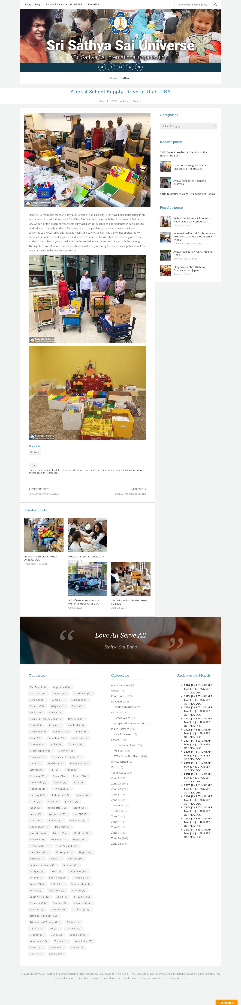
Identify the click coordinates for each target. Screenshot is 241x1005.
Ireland (82, 795)
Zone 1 (137, 101)
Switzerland (82, 903)
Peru (55, 871)
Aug (202, 688)
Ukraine (73, 928)
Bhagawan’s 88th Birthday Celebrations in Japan (189, 268)
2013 (187, 829)
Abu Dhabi (38, 687)
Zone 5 (187, 274)
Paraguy (36, 871)
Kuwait (35, 814)
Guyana (60, 782)
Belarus (37, 706)
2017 (187, 785)
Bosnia (55, 712)
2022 (187, 729)
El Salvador (79, 763)
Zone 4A (118, 805)
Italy (53, 801)
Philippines (77, 871)
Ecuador (55, 763)
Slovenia (78, 890)
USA (33, 465)
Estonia (36, 769)
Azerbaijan (83, 693)
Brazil (36, 725)
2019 (187, 763)
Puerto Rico (57, 877)
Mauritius (38, 833)
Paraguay (70, 865)
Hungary (37, 795)
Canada (61, 731)
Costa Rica (80, 738)
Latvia (35, 820)
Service (126, 101)
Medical (118, 750)
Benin (77, 706)
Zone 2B (56, 947)
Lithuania (55, 820)
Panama (75, 858)
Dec (198, 703)
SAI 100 (57, 884)
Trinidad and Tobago (45, 922)
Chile (81, 731)
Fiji (54, 769)
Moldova (81, 833)
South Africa (39, 896)
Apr (209, 685)
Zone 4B (119, 811)
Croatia (37, 744)
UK (54, 928)
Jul (197, 688)
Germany (37, 776)
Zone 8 (55, 953)
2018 (187, 774)
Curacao (75, 744)
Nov (192, 703)
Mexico (60, 833)
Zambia (36, 947)
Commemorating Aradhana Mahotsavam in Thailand (189, 167)
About (127, 78)
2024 (187, 707)
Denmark (66, 750)
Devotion (191, 243)
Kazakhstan (57, 807)
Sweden (59, 903)
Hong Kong (61, 788)
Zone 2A (116, 783)
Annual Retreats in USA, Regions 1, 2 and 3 (194, 253)
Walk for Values (122, 734)
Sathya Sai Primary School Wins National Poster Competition (192, 219)
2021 (187, 740)
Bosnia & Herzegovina (45, 718)
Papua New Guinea (42, 865)
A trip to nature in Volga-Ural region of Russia (187, 193)
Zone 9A (116, 838)
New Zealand (67, 845)
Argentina (61, 687)
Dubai (35, 763)
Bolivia (35, 712)
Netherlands (39, 845)
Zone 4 (115, 800)
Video (200, 243)
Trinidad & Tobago (43, 915)
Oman (55, 858)
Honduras (37, 788)
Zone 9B (116, 843)
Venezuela (38, 941)
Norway (36, 858)
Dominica (37, 757)
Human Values (122, 718)
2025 (187, 696)
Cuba (56, 744)
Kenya (79, 807)
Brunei (55, 725)
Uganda (36, 928)
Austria (59, 693)
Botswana (75, 718)
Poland (36, 877)
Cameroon (38, 731)
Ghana (59, 776)
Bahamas (37, 699)
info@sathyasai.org (133, 470)
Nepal (79, 839)
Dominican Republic (66, 757)
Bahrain (58, 699)
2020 (187, 751)
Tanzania (58, 909)
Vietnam (60, 941)
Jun (192, 688)
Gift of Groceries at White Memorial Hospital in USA (83, 602)
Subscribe (93, 4)
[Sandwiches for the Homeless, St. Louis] (139, 579)
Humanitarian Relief (125, 745)
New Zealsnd (39, 852)
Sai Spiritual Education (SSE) (129, 723)
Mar (204, 685)
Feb (198, 685)
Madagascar (39, 826)
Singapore (56, 890)
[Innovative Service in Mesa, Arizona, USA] (52, 535)
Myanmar (58, 839)
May (186, 688)
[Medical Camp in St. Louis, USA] (95, 535)
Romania (81, 877)
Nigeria (85, 852)
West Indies (83, 941)
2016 (187, 796)
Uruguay (36, 934)
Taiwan (36, 909)
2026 (187, 685)
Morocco (37, 839)
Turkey (73, 922)
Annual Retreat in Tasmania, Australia (190, 182)
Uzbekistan (78, 934)
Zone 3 (115, 794)
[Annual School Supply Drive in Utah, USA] (87, 160)
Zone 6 (77, 947)
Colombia (56, 738)
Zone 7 (36, 953)
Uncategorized (119, 761)
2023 (187, 718)
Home (113, 78)
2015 (187, 807)
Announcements (120, 685)
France (71, 769)
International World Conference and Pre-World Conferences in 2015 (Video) (194, 236)
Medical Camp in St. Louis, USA (86, 556)
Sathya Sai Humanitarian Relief (64, 4)
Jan (193, 685)
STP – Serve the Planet (127, 756)
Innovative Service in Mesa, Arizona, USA (40, 558)
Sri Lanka (82, 896)
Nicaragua (64, 852)
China (35, 738)
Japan (35, 807)
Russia (37, 884)
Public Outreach (120, 729)
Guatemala (38, 782)
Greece (79, 776)
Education (178, 225)
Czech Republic (40, 750)
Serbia (35, 890)
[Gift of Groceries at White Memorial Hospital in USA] (95, 579)
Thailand (80, 909)
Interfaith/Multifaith (125, 707)
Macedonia (78, 820)
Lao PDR (80, 814)
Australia (37, 693)
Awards (115, 690)
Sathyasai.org (32, 4)
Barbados (79, 699)
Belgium (57, 706)
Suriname (38, 903)
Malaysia (62, 826)
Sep (208, 700)
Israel (35, 801)
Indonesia (60, 795)
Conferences (179, 243)
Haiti (78, 782)
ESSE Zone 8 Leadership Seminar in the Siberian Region (183, 153)
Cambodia (76, 725)
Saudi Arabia (80, 884)
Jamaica (71, 801)
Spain (62, 896)
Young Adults (118, 772)
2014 (187, 818)
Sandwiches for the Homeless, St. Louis (129, 602)
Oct (186, 703)
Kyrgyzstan (57, 814)
